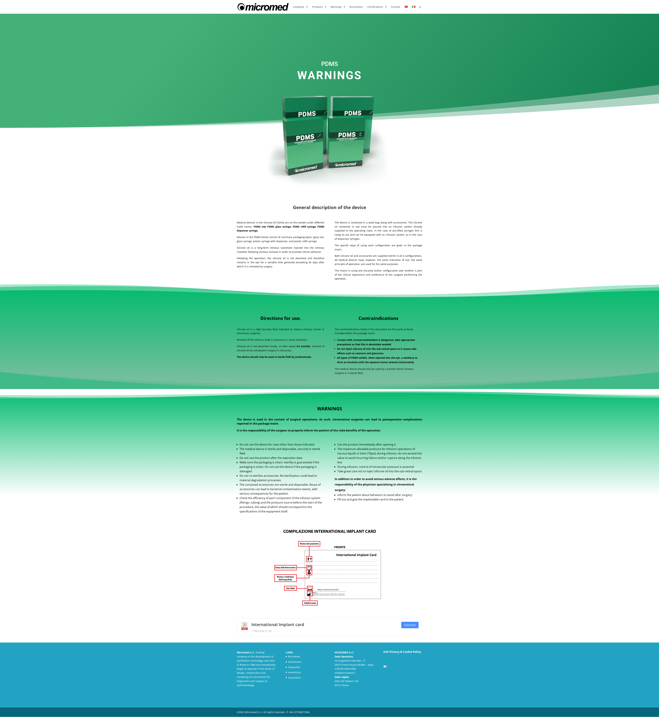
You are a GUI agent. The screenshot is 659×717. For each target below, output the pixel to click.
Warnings (336, 7)
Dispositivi (294, 667)
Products (317, 7)
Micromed (294, 656)
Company (298, 7)
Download (410, 625)
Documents (356, 7)
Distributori (294, 661)
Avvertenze (294, 672)
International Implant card (277, 624)
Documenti (294, 677)
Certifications (375, 7)
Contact (395, 7)
